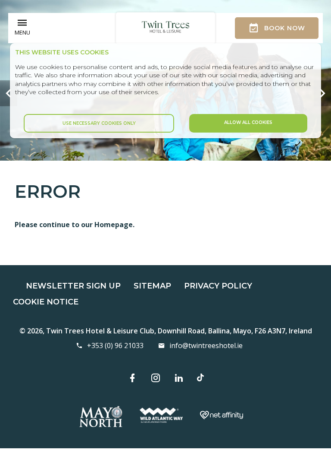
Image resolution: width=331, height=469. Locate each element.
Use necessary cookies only (99, 123)
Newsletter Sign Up (73, 286)
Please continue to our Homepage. (74, 224)
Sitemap (152, 286)
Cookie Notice (45, 302)
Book (284, 28)
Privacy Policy (218, 286)
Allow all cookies (248, 122)
